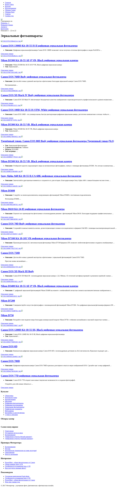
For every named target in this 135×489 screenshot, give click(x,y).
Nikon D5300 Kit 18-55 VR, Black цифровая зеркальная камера (36, 124)
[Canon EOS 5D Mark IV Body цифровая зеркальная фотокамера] (11, 91)
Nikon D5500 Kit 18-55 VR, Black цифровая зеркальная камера (36, 161)
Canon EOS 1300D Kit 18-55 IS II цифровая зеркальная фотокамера (39, 45)
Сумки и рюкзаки (11, 415)
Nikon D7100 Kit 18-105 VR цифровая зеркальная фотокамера (36, 238)
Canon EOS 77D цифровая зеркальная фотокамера (30, 375)
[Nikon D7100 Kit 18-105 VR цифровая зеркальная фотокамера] (11, 234)
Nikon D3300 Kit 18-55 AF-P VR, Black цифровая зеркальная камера (39, 60)
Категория (4, 29)
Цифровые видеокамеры (14, 405)
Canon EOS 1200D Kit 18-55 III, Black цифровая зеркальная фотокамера (42, 329)
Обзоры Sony (10, 12)
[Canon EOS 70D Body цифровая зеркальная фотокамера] (11, 219)
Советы (8, 14)
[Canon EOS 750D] (11, 248)
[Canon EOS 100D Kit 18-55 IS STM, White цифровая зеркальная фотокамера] (11, 105)
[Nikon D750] (11, 311)
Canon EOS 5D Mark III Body (17, 271)
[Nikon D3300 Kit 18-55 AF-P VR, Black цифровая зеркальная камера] (11, 56)
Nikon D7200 (8, 300)
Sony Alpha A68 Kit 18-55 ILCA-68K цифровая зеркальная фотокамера (41, 176)
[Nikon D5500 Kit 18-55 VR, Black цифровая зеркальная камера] (11, 157)
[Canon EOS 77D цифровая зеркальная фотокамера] (11, 371)
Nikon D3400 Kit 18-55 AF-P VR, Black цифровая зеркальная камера (39, 286)
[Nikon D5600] (11, 186)
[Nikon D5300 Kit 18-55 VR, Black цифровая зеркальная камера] (10, 120)
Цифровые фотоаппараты (14, 403)
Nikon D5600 (8, 190)
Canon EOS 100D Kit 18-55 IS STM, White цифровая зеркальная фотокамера (44, 109)
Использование (10, 8)
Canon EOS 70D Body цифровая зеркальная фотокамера (33, 223)
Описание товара (7, 54)
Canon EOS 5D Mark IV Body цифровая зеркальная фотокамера (37, 95)
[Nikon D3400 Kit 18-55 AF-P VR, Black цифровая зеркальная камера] (11, 281)
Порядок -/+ (5, 23)
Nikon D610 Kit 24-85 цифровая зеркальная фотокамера (33, 209)
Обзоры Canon (10, 10)
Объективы (9, 396)
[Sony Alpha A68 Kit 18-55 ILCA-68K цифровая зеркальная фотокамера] (11, 171)
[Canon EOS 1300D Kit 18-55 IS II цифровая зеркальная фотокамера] (11, 41)
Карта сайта (9, 4)
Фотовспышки (10, 399)
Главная (8, 2)
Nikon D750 (7, 315)
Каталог (8, 6)
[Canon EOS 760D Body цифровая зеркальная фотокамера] (11, 72)
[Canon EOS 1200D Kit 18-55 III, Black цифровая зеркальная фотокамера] (11, 325)
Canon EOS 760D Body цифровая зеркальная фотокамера (33, 76)
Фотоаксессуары (11, 397)
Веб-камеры (9, 411)
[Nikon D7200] (10, 296)
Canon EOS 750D (10, 253)
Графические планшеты (13, 409)
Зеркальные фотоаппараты (14, 407)
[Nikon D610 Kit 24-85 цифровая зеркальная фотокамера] (11, 204)
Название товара (7, 25)
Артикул (4, 27)
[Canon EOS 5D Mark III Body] (11, 267)
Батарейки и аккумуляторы (15, 413)
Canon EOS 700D (10, 361)
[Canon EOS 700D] (11, 356)
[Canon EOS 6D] (11, 342)
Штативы (8, 401)
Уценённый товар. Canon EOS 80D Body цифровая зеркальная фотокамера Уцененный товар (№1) (57, 141)
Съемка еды (9, 16)
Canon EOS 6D (9, 346)
